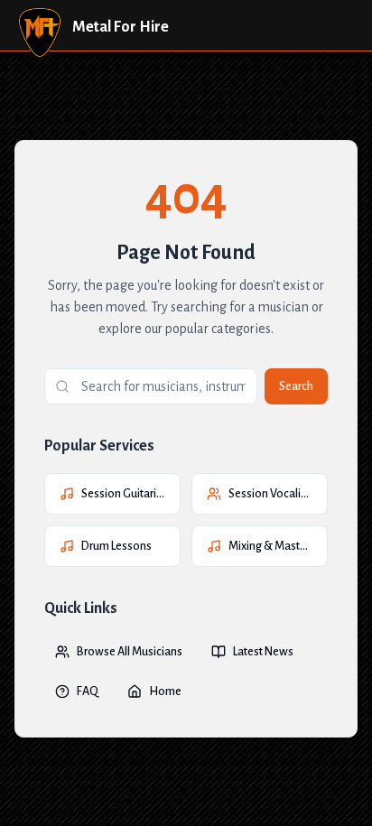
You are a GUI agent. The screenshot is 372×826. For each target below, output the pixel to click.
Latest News (263, 651)
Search (296, 386)
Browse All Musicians (129, 651)
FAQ (87, 691)
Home (165, 691)
